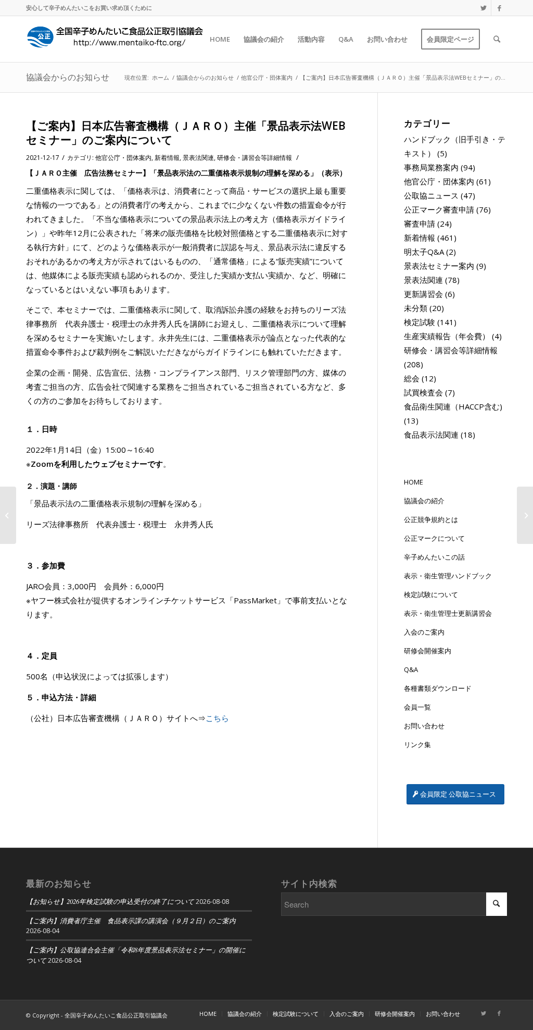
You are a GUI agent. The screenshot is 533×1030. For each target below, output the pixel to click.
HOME (413, 482)
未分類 (415, 308)
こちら (217, 718)
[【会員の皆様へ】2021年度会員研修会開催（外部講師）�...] (8, 515)
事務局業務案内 (431, 167)
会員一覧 (417, 707)
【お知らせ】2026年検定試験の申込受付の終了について (110, 901)
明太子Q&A (424, 251)
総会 (412, 378)
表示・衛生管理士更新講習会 (448, 613)
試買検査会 (423, 392)
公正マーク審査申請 (439, 209)
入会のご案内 (424, 632)
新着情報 (167, 157)
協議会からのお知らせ (67, 77)
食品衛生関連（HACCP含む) (453, 406)
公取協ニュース (431, 195)
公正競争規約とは (431, 519)
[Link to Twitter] (483, 8)
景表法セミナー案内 (439, 265)
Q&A (411, 669)
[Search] (497, 39)
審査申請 (419, 223)
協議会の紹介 (424, 500)
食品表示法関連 (431, 434)
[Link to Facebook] (499, 8)
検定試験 (419, 322)
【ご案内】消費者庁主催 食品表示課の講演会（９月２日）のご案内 (131, 920)
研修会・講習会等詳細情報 (254, 157)
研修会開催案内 (427, 650)
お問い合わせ (424, 725)
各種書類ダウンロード (438, 688)
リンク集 (417, 744)
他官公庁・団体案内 (123, 157)
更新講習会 (423, 294)
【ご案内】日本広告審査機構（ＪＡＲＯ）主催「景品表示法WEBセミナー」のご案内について (186, 132)
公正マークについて (434, 538)
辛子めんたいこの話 (434, 557)
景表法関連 (198, 157)
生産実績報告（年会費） (447, 336)
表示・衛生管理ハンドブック (448, 575)
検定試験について (431, 594)
